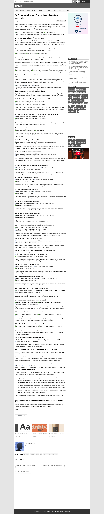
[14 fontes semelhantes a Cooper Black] (39, 428)
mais (87, 95)
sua (72, 108)
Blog (73, 140)
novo (69, 100)
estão (84, 92)
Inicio (16, 1)
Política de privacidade (28, 1)
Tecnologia (47, 10)
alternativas (26, 454)
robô (69, 106)
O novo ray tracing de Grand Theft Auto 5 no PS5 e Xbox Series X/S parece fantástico (78, 82)
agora (69, 89)
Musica (40, 10)
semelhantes (54, 454)
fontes (37, 454)
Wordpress (73, 111)
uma (79, 108)
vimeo (76, 1)
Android (22, 10)
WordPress (61, 10)
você (85, 108)
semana (77, 106)
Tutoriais (54, 10)
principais (70, 103)
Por (83, 100)
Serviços (78, 142)
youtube (79, 1)
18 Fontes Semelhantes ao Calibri (56, 433)
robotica (81, 103)
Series (81, 106)
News (79, 97)
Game (73, 95)
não (71, 100)
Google (76, 95)
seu (85, 106)
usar (82, 108)
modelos (75, 97)
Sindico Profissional (55, 511)
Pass (77, 100)
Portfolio (34, 10)
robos (77, 103)
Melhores (70, 97)
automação (70, 92)
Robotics (86, 103)
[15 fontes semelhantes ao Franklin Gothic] (23, 428)
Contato (20, 1)
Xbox (68, 10)
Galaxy (69, 95)
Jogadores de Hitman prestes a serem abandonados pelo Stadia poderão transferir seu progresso (78, 62)
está (81, 92)
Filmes (49, 511)
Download (32, 454)
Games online (67, 511)
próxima (48, 454)
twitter (73, 1)
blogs (76, 140)
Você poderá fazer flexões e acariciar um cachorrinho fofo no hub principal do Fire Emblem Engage (78, 68)
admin (33, 443)
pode (81, 100)
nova (41, 454)
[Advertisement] (78, 47)
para (44, 454)
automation (82, 89)
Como (75, 92)
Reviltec (18, 5)
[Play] (76, 31)
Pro (74, 103)
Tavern (75, 108)
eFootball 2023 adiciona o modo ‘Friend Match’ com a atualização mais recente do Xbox (54, 466)
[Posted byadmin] (20, 450)
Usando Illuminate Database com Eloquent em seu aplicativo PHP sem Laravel (78, 73)
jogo (80, 95)
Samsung (73, 106)
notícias (83, 97)
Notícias (61, 511)
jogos (83, 95)
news (69, 142)
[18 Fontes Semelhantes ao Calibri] (56, 428)
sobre (69, 108)
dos (78, 92)
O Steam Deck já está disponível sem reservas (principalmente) (25, 466)
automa (77, 89)
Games (28, 10)
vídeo (69, 111)
